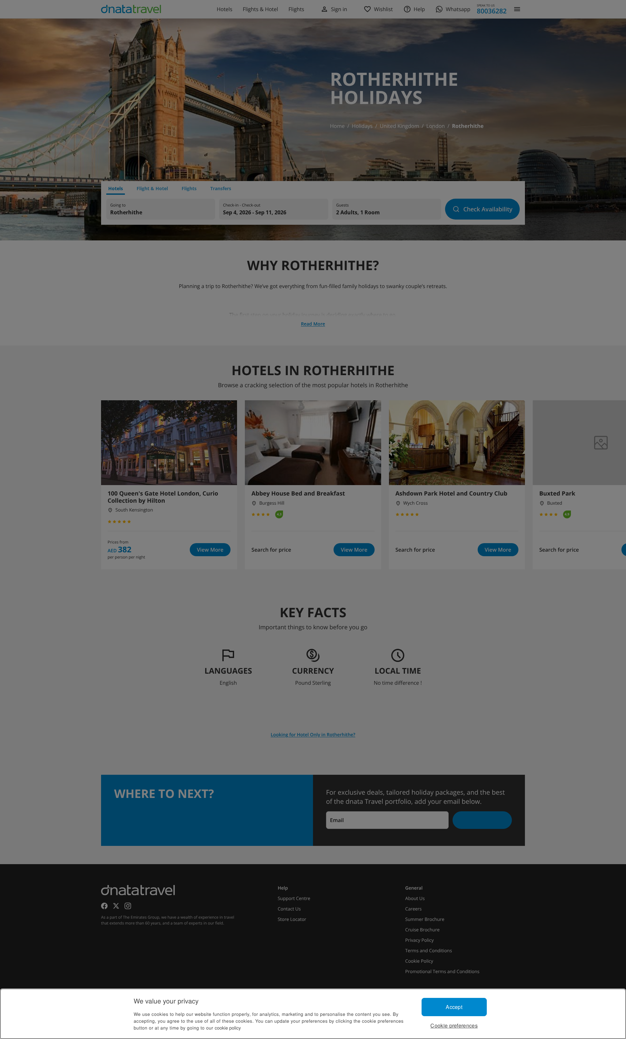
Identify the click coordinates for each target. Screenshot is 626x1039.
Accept (454, 1007)
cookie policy (228, 1027)
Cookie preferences (454, 1025)
